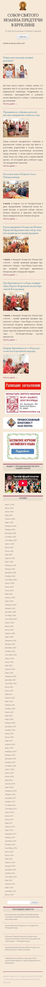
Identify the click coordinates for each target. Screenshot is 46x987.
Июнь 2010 (9, 894)
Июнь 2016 (9, 855)
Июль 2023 (9, 626)
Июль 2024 (9, 587)
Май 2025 (8, 554)
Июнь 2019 (9, 737)
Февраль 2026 (10, 526)
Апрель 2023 (10, 633)
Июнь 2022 (9, 662)
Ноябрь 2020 (10, 708)
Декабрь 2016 (10, 841)
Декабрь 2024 (10, 572)
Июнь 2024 (9, 590)
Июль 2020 (9, 712)
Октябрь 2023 (10, 615)
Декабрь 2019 (10, 726)
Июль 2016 (9, 852)
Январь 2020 (10, 723)
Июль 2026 (9, 508)
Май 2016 (8, 859)
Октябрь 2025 (10, 537)
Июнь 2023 (9, 630)
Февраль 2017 (10, 834)
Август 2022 (9, 658)
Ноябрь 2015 (10, 873)
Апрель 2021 (10, 698)
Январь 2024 (10, 608)
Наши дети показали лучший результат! (18, 59)
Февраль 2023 (10, 640)
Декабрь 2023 (10, 612)
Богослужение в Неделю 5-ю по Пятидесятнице (19, 175)
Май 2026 (8, 515)
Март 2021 (9, 701)
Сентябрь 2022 (11, 655)
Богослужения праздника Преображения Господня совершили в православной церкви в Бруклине (22, 916)
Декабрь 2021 (10, 680)
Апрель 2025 (10, 558)
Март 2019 (9, 748)
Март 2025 (9, 562)
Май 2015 (8, 880)
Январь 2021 (10, 705)
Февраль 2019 (10, 751)
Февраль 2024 (10, 605)
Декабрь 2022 (10, 647)
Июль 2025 (9, 547)
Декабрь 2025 (10, 533)
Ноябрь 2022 (10, 651)
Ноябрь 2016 (10, 844)
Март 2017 (9, 830)
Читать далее (10, 104)
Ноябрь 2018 (10, 762)
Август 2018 (9, 769)
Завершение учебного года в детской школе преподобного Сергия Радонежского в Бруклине (23, 960)
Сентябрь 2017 (11, 809)
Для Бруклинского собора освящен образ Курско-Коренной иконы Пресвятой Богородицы (22, 286)
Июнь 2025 (9, 551)
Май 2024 (8, 594)
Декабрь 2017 (10, 798)
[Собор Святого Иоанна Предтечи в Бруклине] (23, 10)
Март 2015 (9, 887)
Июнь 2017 (9, 819)
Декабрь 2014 (10, 891)
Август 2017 (9, 812)
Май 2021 (8, 694)
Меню (23, 36)
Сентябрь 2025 (11, 540)
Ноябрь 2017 (10, 801)
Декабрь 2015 (10, 869)
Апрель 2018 (10, 784)
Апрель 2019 (10, 744)
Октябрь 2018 (10, 766)
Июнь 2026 (9, 511)
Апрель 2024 (10, 597)
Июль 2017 (9, 816)
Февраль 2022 (10, 676)
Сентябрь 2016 (11, 848)
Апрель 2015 (10, 884)
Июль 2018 (9, 773)
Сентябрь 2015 (11, 877)
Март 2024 (9, 601)
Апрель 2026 (10, 519)
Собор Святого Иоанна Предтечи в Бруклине (23, 20)
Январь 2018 (10, 794)
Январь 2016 (10, 866)
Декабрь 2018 (10, 758)
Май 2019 (8, 741)
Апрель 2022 (10, 669)
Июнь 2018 (9, 776)
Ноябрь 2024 (10, 576)
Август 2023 (9, 622)
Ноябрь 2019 (10, 730)
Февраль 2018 (10, 791)
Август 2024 (9, 583)
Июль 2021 (9, 687)
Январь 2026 (10, 529)
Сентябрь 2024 (11, 579)
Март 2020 (9, 719)
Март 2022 (9, 673)
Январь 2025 (10, 569)
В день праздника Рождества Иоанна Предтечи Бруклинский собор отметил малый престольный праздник (22, 230)
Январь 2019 (10, 755)
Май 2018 (8, 780)
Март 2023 (9, 637)
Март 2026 (9, 522)
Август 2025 (9, 544)
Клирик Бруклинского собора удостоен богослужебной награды (21, 349)
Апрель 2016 (10, 862)
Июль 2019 (9, 733)
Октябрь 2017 (10, 805)
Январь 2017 (10, 837)
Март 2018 (9, 787)
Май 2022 (8, 665)
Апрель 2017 (10, 826)
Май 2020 (8, 716)
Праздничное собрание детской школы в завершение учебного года (21, 113)
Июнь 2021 (9, 691)
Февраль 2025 (10, 565)
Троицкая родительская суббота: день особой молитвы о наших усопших (22, 948)
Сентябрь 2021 (11, 683)
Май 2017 (8, 823)
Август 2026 (9, 504)
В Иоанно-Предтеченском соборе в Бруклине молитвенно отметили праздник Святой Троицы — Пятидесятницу (23, 938)
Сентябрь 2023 (11, 619)
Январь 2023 (10, 644)
